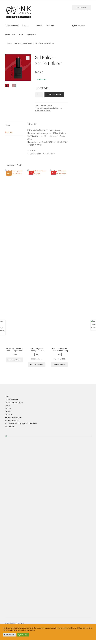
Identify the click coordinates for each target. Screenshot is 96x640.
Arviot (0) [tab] (8, 132)
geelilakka (54, 108)
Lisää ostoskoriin (54, 94)
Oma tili (39, 25)
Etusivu (9, 43)
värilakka (47, 111)
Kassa (7, 405)
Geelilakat (17, 43)
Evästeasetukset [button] (9, 635)
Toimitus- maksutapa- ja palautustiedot (21, 423)
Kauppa (25, 25)
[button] (28, 58)
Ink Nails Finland (11, 25)
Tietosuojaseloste (12, 420)
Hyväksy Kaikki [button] (23, 635)
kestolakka (39, 111)
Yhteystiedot (32, 35)
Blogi (7, 396)
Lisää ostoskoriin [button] (14, 360)
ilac (60, 108)
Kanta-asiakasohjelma (14, 35)
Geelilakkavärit (28, 43)
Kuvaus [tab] (8, 125)
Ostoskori (50, 25)
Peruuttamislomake (13, 417)
